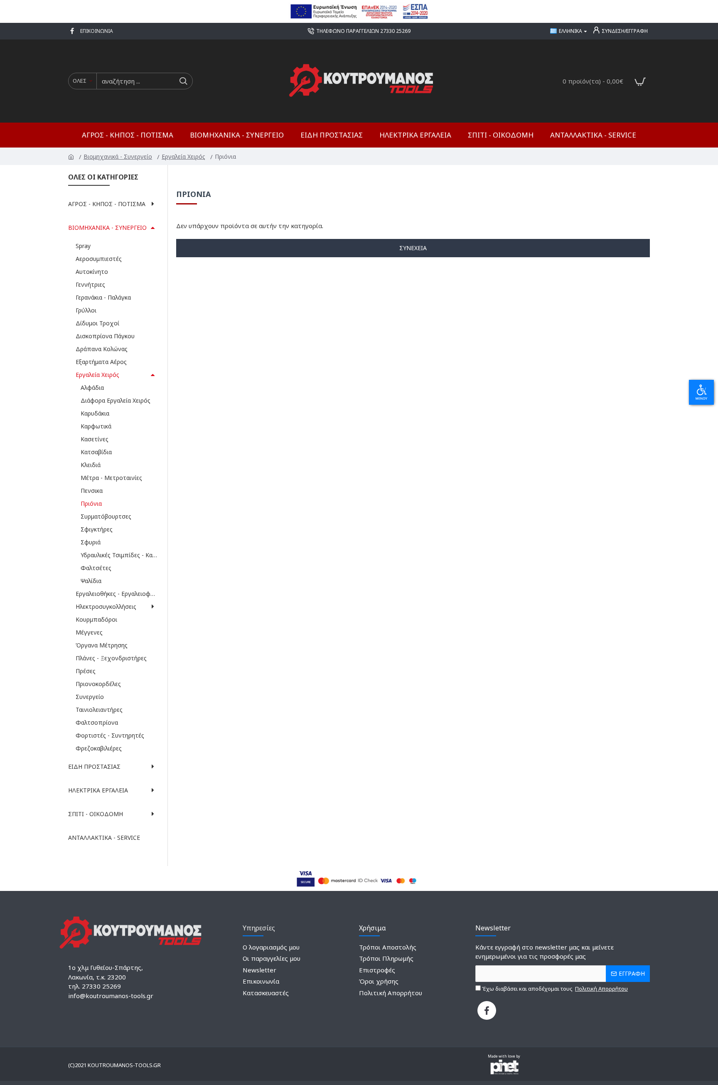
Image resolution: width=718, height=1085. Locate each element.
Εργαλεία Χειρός (184, 156)
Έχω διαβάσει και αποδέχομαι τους (554, 988)
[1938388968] (73, 31)
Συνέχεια (413, 248)
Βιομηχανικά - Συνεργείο (118, 156)
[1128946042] (486, 1010)
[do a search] (183, 81)
